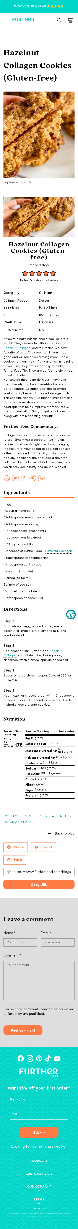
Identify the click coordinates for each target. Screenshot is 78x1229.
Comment (12, 955)
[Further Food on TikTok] (48, 1058)
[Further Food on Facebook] (20, 1058)
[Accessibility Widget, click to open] (71, 614)
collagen (12, 816)
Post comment (23, 1030)
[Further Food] (23, 20)
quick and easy (17, 822)
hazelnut (58, 816)
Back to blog (65, 833)
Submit (39, 1132)
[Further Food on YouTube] (57, 1058)
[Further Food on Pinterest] (39, 1058)
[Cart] (70, 20)
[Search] (59, 20)
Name (9, 933)
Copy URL (39, 884)
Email (46, 933)
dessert (35, 816)
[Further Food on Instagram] (29, 1058)
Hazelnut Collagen (16, 348)
